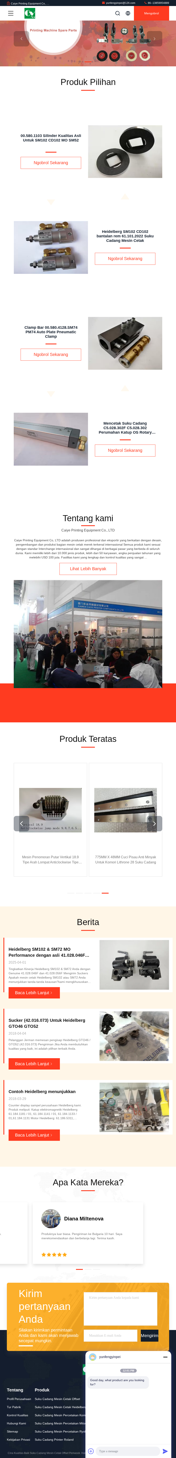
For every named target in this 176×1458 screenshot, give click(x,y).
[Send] (165, 1451)
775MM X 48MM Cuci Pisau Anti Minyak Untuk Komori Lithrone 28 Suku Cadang (125, 859)
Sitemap (12, 1431)
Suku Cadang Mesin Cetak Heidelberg (61, 1407)
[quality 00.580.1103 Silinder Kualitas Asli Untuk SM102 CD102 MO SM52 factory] (51, 247)
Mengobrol (151, 13)
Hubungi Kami (16, 1423)
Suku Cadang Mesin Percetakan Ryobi (61, 1431)
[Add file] (91, 1451)
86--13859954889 (158, 2)
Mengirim (149, 1335)
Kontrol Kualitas (17, 1415)
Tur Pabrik (14, 1407)
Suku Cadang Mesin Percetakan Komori (62, 1415)
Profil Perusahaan (19, 1399)
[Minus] (165, 1357)
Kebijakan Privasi (18, 1439)
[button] (79, 61)
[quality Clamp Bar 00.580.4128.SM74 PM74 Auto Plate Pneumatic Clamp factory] (51, 439)
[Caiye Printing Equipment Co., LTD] (29, 13)
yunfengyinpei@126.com (120, 2)
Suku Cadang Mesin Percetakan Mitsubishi (64, 1423)
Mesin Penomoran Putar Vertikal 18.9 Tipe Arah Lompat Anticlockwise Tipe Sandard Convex (50, 860)
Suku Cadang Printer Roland (54, 1439)
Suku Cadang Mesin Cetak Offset (57, 1399)
